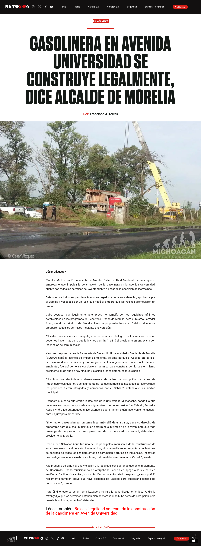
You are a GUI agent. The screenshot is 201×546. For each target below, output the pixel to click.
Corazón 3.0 (113, 6)
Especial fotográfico (154, 6)
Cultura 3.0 (93, 6)
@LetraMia (73, 271)
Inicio (63, 6)
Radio (77, 6)
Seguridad (132, 6)
